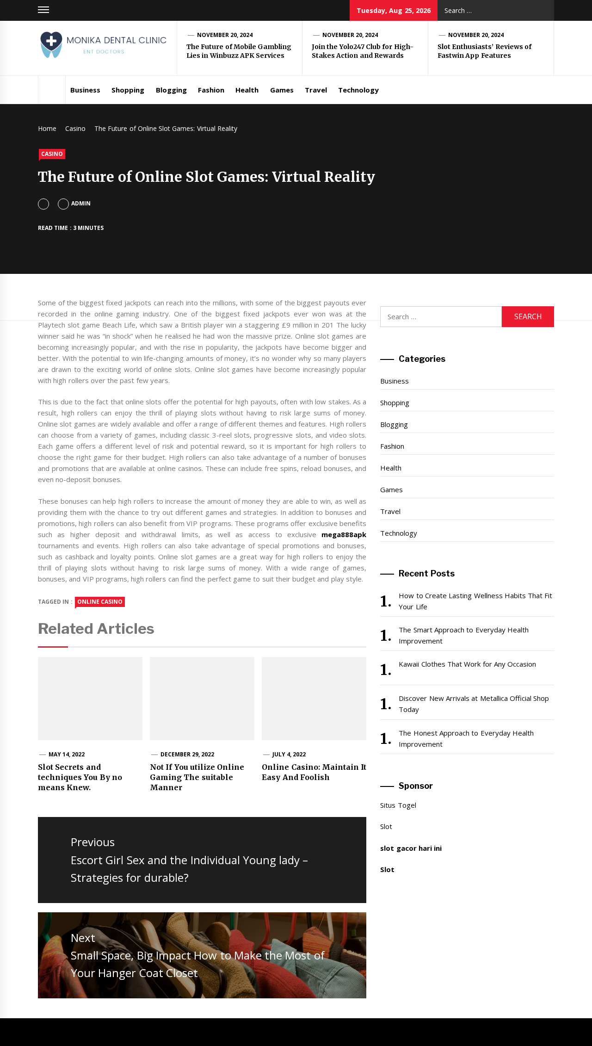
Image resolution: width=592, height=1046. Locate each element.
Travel (316, 89)
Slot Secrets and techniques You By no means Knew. (80, 777)
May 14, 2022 (67, 754)
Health (247, 89)
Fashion (211, 89)
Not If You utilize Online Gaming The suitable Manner (197, 777)
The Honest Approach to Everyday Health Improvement (466, 738)
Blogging (171, 89)
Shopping (127, 89)
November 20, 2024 (225, 35)
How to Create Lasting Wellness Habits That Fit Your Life (475, 601)
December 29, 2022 (187, 754)
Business (85, 89)
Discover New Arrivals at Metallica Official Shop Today (474, 703)
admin (81, 203)
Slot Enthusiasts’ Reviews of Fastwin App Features (484, 51)
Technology (358, 89)
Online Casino (100, 602)
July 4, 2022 (289, 754)
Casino (52, 154)
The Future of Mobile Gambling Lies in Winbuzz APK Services (238, 51)
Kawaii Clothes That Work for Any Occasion (467, 663)
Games (282, 89)
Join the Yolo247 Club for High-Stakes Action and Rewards (362, 51)
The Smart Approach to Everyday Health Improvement (464, 635)
